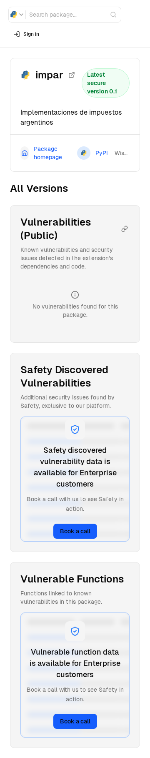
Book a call (75, 531)
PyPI (101, 153)
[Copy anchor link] (125, 229)
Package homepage (48, 153)
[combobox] (17, 14)
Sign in (31, 34)
